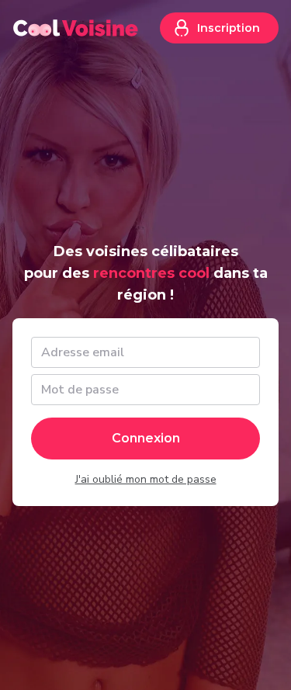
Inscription (228, 28)
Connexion (146, 438)
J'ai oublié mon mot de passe (146, 479)
